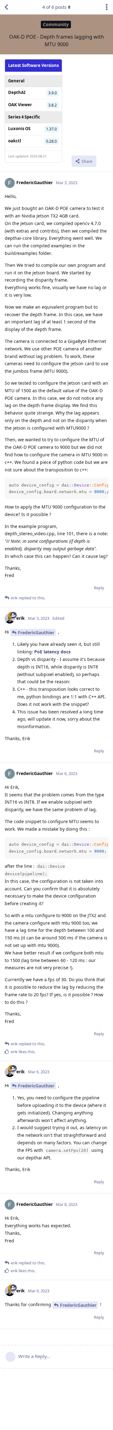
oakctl (14, 141)
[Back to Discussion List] (6, 7)
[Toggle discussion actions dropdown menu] (106, 7)
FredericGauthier (36, 632)
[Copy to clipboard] (102, 483)
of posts (54, 7)
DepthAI (16, 92)
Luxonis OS (19, 128)
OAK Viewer (20, 104)
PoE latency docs (52, 652)
